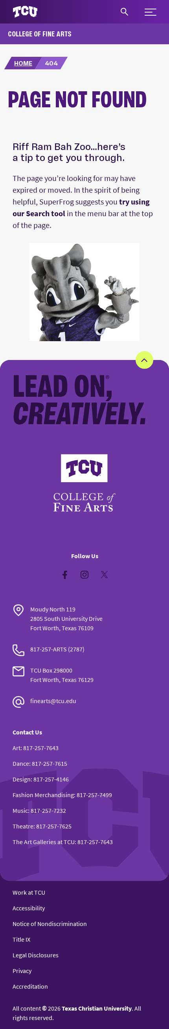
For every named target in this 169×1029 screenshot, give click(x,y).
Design (22, 779)
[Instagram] (84, 574)
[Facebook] (65, 574)
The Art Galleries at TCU (44, 842)
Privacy (22, 971)
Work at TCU (29, 892)
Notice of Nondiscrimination (50, 924)
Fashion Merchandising (43, 795)
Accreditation (30, 986)
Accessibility (29, 908)
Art (16, 748)
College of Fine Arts (40, 33)
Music (20, 810)
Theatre (23, 826)
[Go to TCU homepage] (25, 12)
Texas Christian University (97, 1008)
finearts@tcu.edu (53, 701)
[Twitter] (104, 574)
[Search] (124, 12)
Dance (21, 763)
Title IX (21, 939)
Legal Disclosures (36, 955)
